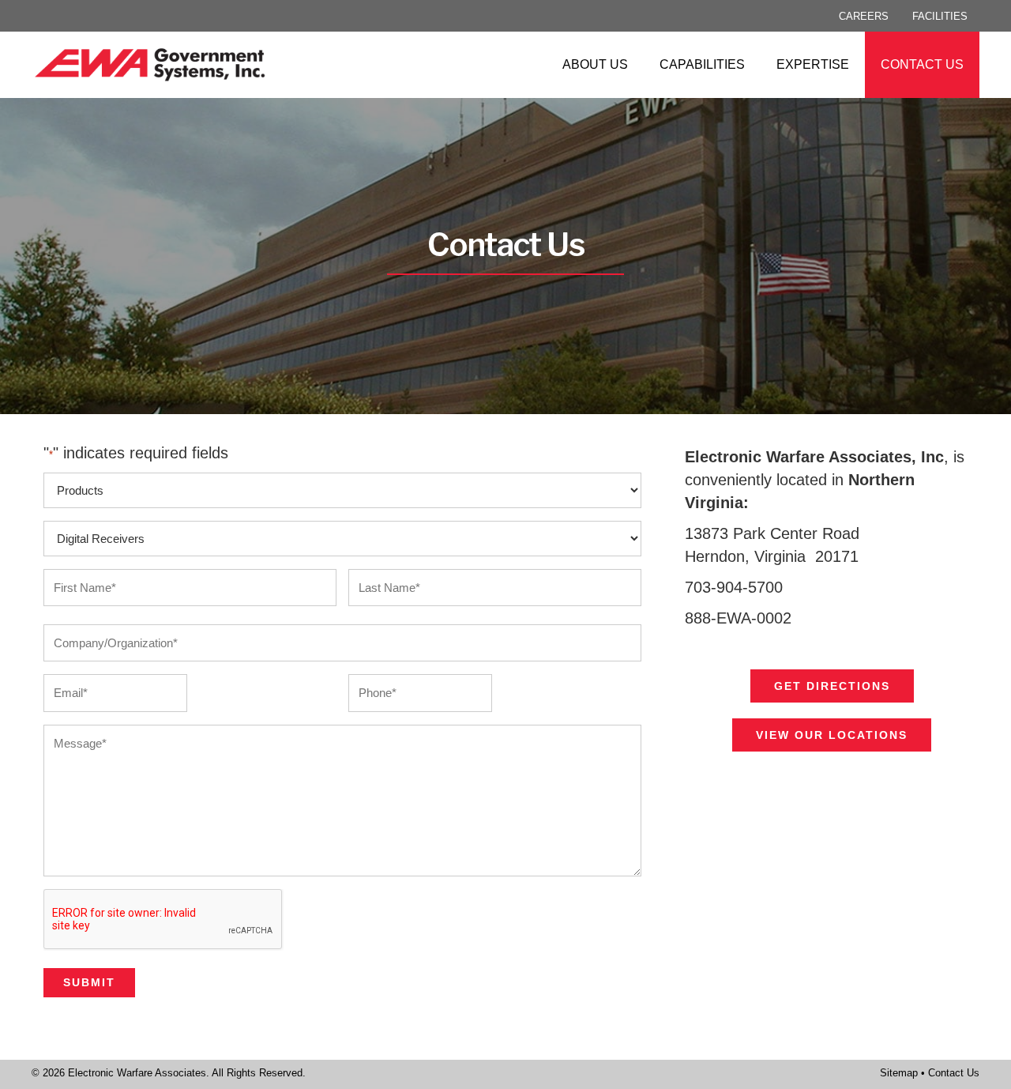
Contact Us (953, 1073)
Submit (89, 982)
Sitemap (899, 1073)
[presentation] (163, 920)
